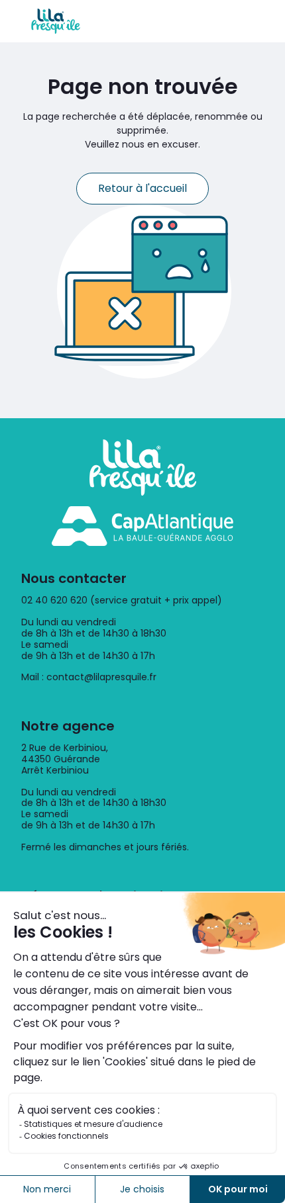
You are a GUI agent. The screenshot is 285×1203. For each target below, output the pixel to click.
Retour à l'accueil (142, 188)
